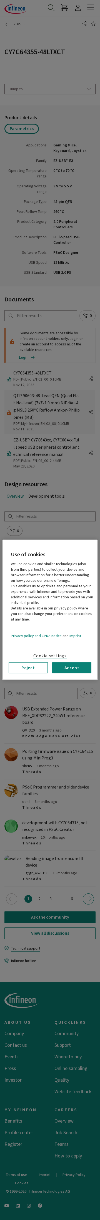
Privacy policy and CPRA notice (36, 636)
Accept (71, 668)
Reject (28, 668)
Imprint (75, 636)
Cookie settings (50, 656)
